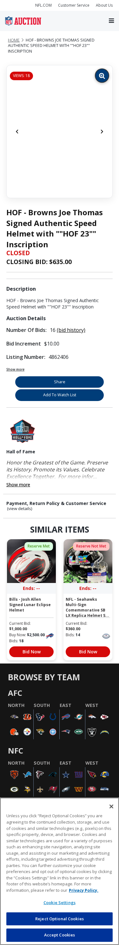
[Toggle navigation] (111, 20)
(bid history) (71, 330)
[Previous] (17, 131)
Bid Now (32, 652)
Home (14, 40)
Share (59, 382)
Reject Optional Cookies (59, 919)
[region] (59, 871)
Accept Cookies (59, 935)
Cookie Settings (59, 902)
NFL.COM (43, 5)
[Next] (102, 131)
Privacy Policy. (83, 890)
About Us (104, 5)
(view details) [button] (19, 508)
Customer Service (73, 5)
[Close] (111, 806)
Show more (15, 369)
